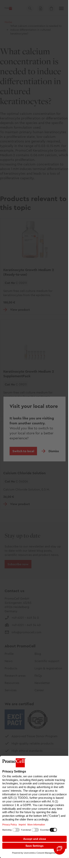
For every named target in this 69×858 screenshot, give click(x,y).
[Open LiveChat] (59, 849)
